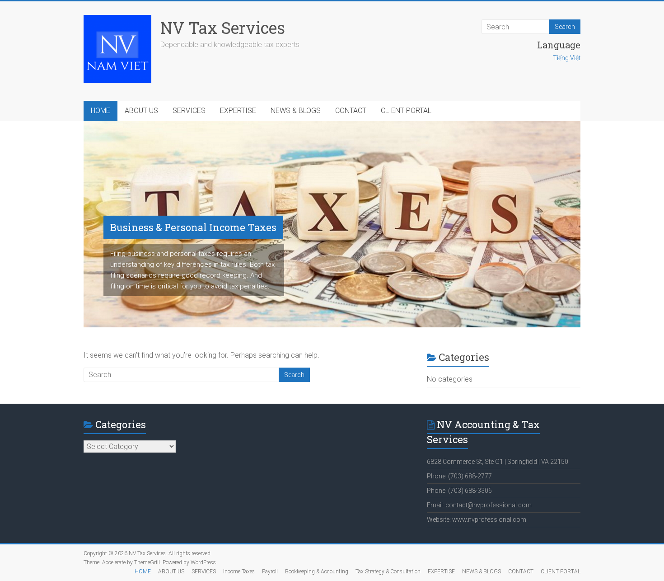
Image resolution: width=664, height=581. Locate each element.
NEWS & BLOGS (296, 110)
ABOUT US (141, 110)
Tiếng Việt (566, 57)
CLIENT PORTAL (406, 110)
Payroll (270, 571)
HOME (100, 110)
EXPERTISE (238, 110)
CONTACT (350, 110)
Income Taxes (239, 571)
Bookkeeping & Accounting (316, 571)
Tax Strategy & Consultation (388, 571)
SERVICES (189, 110)
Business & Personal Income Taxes (193, 227)
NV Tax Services (222, 27)
